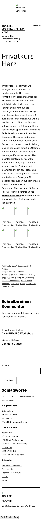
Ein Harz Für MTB (10, 414)
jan (6, 269)
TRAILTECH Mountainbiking (14, 422)
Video (4, 480)
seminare (37, 396)
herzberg (30, 278)
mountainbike (25, 397)
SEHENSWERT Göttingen (13, 455)
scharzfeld (15, 283)
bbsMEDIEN (7, 433)
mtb (33, 397)
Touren (4, 286)
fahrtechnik (23, 275)
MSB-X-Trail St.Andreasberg (14, 443)
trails (7, 400)
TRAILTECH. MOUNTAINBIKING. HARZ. (13, 29)
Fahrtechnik (20, 272)
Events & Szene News (12, 465)
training (11, 286)
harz (23, 278)
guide (11, 278)
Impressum (7, 418)
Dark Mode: (7, 517)
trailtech (11, 400)
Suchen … (6, 365)
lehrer (29, 280)
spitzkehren (31, 283)
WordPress (30, 506)
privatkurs (6, 283)
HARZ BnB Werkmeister (12, 440)
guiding (18, 278)
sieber (22, 283)
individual (5, 280)
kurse (18, 396)
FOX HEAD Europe (10, 436)
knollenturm (15, 280)
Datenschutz (7, 411)
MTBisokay (7, 447)
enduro (3, 396)
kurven (23, 280)
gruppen (5, 278)
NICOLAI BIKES (9, 451)
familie (31, 275)
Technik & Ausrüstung (12, 473)
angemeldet (18, 313)
